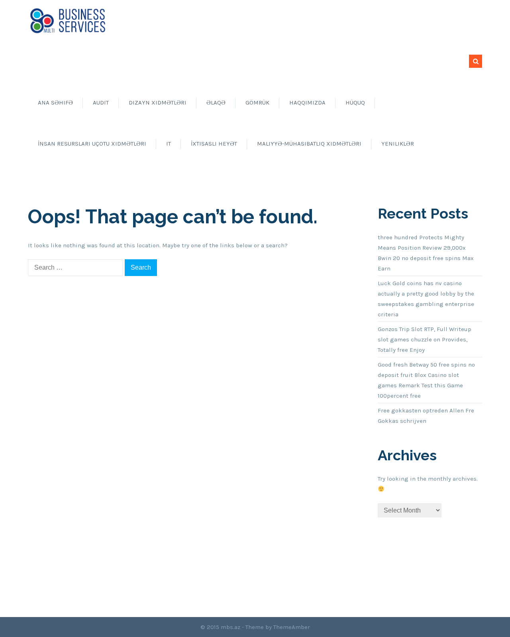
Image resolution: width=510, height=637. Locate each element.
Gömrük (257, 102)
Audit (101, 102)
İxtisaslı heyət (214, 143)
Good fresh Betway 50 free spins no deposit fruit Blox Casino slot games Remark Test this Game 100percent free (426, 380)
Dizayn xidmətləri (157, 102)
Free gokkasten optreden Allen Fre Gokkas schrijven (426, 415)
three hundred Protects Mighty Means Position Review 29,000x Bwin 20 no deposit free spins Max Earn (426, 253)
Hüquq (355, 102)
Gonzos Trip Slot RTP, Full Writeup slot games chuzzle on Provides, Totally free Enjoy (424, 339)
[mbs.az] (68, 20)
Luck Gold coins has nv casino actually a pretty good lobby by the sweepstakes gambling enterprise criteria (426, 299)
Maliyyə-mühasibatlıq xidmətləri (309, 143)
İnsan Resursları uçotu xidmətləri (92, 143)
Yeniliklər (397, 143)
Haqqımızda (307, 102)
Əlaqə (216, 102)
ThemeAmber (291, 627)
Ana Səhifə (55, 102)
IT (168, 143)
